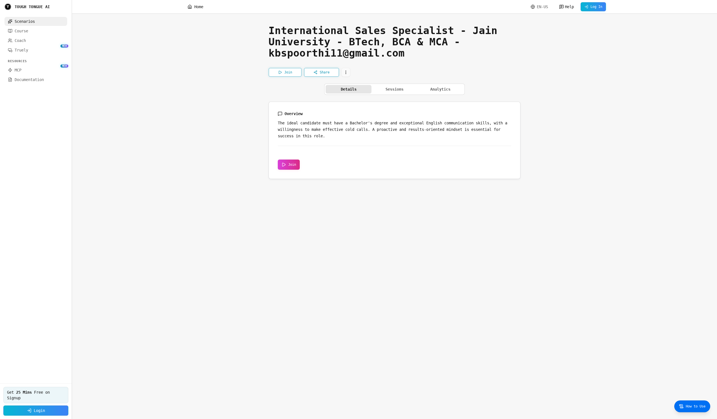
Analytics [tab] (440, 89)
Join (292, 165)
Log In (596, 7)
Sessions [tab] (394, 89)
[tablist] (394, 89)
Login (39, 410)
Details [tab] (349, 89)
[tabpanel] (394, 140)
